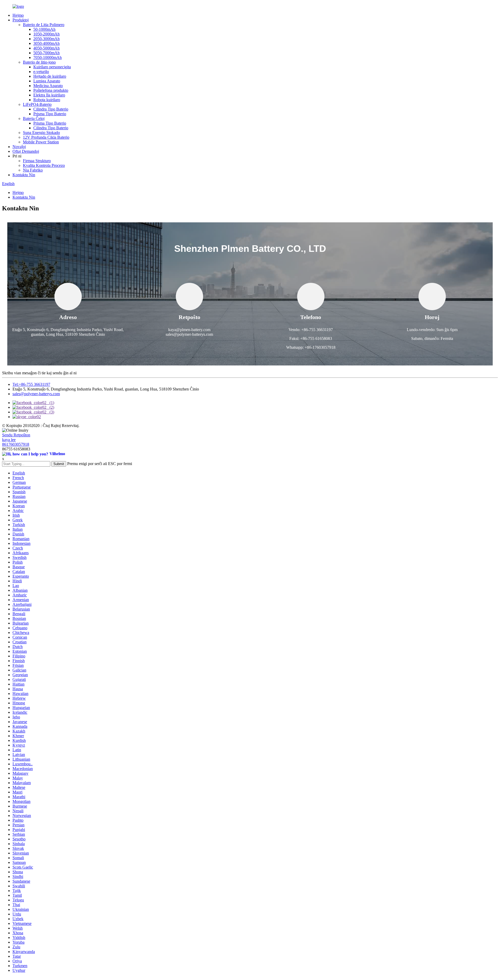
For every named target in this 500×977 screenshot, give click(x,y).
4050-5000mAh (46, 48)
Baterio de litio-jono (39, 62)
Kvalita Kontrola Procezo (44, 165)
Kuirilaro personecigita (52, 67)
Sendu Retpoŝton (16, 435)
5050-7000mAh (46, 53)
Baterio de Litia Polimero (43, 24)
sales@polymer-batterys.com (36, 394)
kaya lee (9, 439)
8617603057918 (15, 444)
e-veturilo (41, 71)
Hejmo (18, 15)
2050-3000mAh (46, 38)
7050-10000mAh (47, 57)
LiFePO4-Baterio (37, 104)
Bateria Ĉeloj (34, 118)
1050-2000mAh (46, 34)
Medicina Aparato (48, 85)
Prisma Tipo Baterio (49, 114)
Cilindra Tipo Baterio (50, 109)
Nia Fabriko (33, 170)
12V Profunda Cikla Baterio (46, 137)
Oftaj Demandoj (25, 151)
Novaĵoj (19, 146)
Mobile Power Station (41, 142)
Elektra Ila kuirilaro (49, 95)
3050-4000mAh (46, 43)
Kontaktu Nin (23, 175)
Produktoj (20, 20)
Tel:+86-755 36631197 (31, 384)
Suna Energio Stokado (41, 132)
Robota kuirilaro (46, 99)
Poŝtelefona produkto (50, 90)
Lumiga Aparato (46, 81)
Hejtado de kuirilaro (49, 76)
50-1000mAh (44, 29)
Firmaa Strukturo (37, 160)
